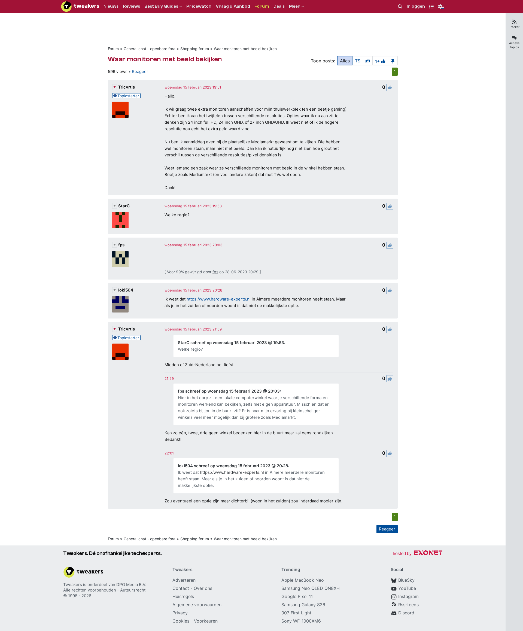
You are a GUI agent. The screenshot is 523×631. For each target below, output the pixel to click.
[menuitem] (400, 6)
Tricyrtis (126, 87)
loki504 (125, 290)
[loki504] (120, 304)
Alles (345, 60)
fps (121, 244)
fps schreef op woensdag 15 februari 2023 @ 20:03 (229, 391)
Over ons (203, 588)
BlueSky (406, 580)
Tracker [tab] (514, 27)
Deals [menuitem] (279, 6)
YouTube (407, 588)
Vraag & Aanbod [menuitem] (233, 6)
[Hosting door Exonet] (417, 553)
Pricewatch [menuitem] (198, 6)
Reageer (140, 71)
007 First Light (296, 612)
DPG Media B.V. (131, 584)
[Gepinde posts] (392, 60)
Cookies (180, 621)
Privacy (180, 612)
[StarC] (120, 220)
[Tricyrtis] (120, 110)
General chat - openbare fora (149, 48)
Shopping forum (194, 48)
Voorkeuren (206, 621)
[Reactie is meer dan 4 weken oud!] (169, 378)
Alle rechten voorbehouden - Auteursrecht (104, 590)
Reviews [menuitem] (131, 6)
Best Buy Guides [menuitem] (161, 6)
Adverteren (184, 580)
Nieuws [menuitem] (111, 6)
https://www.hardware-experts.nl (219, 299)
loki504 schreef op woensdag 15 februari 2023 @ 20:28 (233, 465)
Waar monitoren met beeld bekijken (245, 48)
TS (357, 60)
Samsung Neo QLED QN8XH (310, 588)
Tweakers (72, 584)
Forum (113, 48)
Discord (406, 612)
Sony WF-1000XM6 (301, 621)
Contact (180, 588)
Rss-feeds (408, 604)
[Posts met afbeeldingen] (367, 60)
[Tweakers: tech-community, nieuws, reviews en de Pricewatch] (80, 6)
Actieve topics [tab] (514, 45)
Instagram (408, 596)
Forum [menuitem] (261, 6)
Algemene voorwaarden (196, 604)
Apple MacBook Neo (302, 580)
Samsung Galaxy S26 (303, 604)
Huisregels (183, 596)
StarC (124, 205)
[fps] (120, 259)
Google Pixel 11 (297, 596)
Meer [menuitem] (294, 6)
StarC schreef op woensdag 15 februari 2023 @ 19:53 (231, 342)
